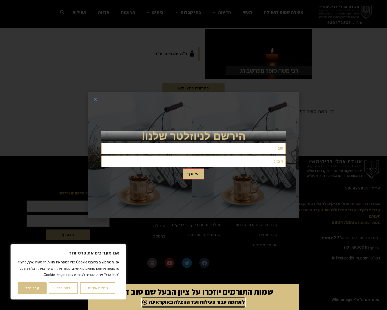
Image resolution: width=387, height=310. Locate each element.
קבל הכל (32, 288)
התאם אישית (98, 288)
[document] (193, 155)
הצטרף (193, 173)
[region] (68, 271)
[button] (95, 99)
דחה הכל (63, 288)
